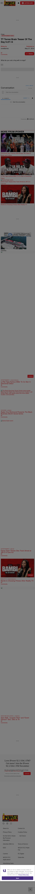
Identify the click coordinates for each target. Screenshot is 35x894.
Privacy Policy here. (23, 875)
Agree (17, 878)
